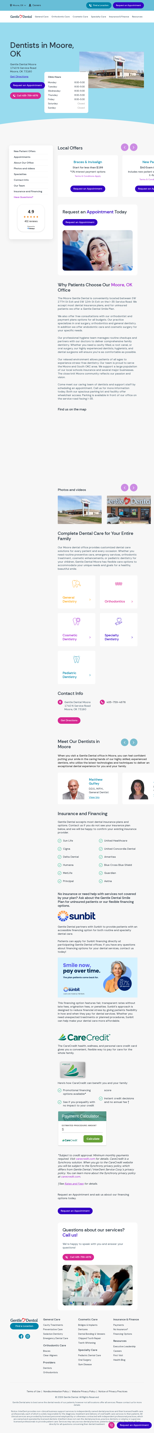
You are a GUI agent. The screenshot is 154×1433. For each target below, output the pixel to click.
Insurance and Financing (28, 191)
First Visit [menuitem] (118, 1355)
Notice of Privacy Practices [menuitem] (113, 1391)
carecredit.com (85, 1159)
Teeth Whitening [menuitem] (87, 1342)
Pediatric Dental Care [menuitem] (89, 1355)
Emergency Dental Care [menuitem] (55, 1338)
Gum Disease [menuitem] (85, 1364)
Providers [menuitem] (49, 1362)
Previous (124, 147)
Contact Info (21, 180)
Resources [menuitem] (137, 16)
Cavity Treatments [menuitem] (53, 1325)
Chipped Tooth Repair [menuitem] (89, 1338)
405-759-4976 (116, 702)
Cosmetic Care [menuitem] (80, 16)
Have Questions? (23, 197)
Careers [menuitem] (36, 5)
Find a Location (100, 5)
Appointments (22, 157)
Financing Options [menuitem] (122, 1333)
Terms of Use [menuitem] (33, 1391)
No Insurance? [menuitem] (120, 1329)
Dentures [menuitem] (83, 1329)
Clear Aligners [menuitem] (50, 1355)
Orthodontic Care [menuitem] (60, 16)
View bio (94, 797)
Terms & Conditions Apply (88, 176)
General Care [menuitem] (41, 16)
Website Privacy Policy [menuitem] (83, 1391)
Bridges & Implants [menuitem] (87, 1325)
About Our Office (24, 162)
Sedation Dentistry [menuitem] (53, 1333)
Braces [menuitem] (46, 1351)
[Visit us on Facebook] (21, 1338)
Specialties (20, 174)
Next (133, 147)
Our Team (19, 185)
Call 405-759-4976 (27, 95)
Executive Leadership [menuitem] (124, 1346)
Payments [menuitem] (118, 1325)
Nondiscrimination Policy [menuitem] (56, 1391)
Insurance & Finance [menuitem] (119, 16)
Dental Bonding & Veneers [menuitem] (91, 1333)
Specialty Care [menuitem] (98, 16)
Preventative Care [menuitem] (53, 1329)
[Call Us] (111, 1425)
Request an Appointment (128, 5)
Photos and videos (24, 168)
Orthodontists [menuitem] (50, 1372)
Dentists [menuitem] (47, 1368)
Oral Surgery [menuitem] (84, 1359)
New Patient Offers (24, 151)
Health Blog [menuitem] (119, 1359)
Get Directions (19, 76)
